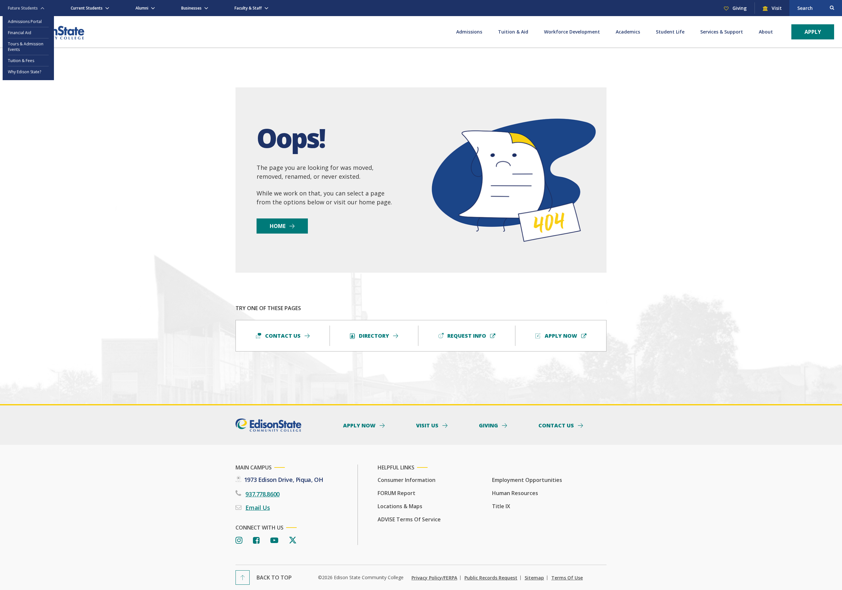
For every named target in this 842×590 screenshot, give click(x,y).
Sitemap (534, 578)
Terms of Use (567, 578)
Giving (739, 8)
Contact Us (283, 335)
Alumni (142, 8)
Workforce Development (572, 32)
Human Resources (515, 493)
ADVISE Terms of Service (409, 519)
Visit (776, 8)
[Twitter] (293, 540)
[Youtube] (274, 540)
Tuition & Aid (513, 32)
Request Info (466, 335)
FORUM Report (396, 493)
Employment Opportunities (527, 480)
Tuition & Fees (21, 60)
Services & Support (721, 32)
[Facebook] (256, 540)
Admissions (469, 32)
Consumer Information (406, 480)
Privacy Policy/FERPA (434, 578)
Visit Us (428, 425)
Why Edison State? (24, 72)
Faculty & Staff (248, 8)
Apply (813, 31)
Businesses (191, 8)
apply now (561, 335)
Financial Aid (19, 32)
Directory (374, 335)
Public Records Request (490, 578)
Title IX (501, 506)
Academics (628, 32)
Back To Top (274, 577)
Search (805, 8)
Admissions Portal (25, 21)
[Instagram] (239, 540)
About (766, 32)
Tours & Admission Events (25, 46)
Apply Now (360, 425)
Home (278, 226)
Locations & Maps (400, 506)
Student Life (670, 32)
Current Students (87, 8)
